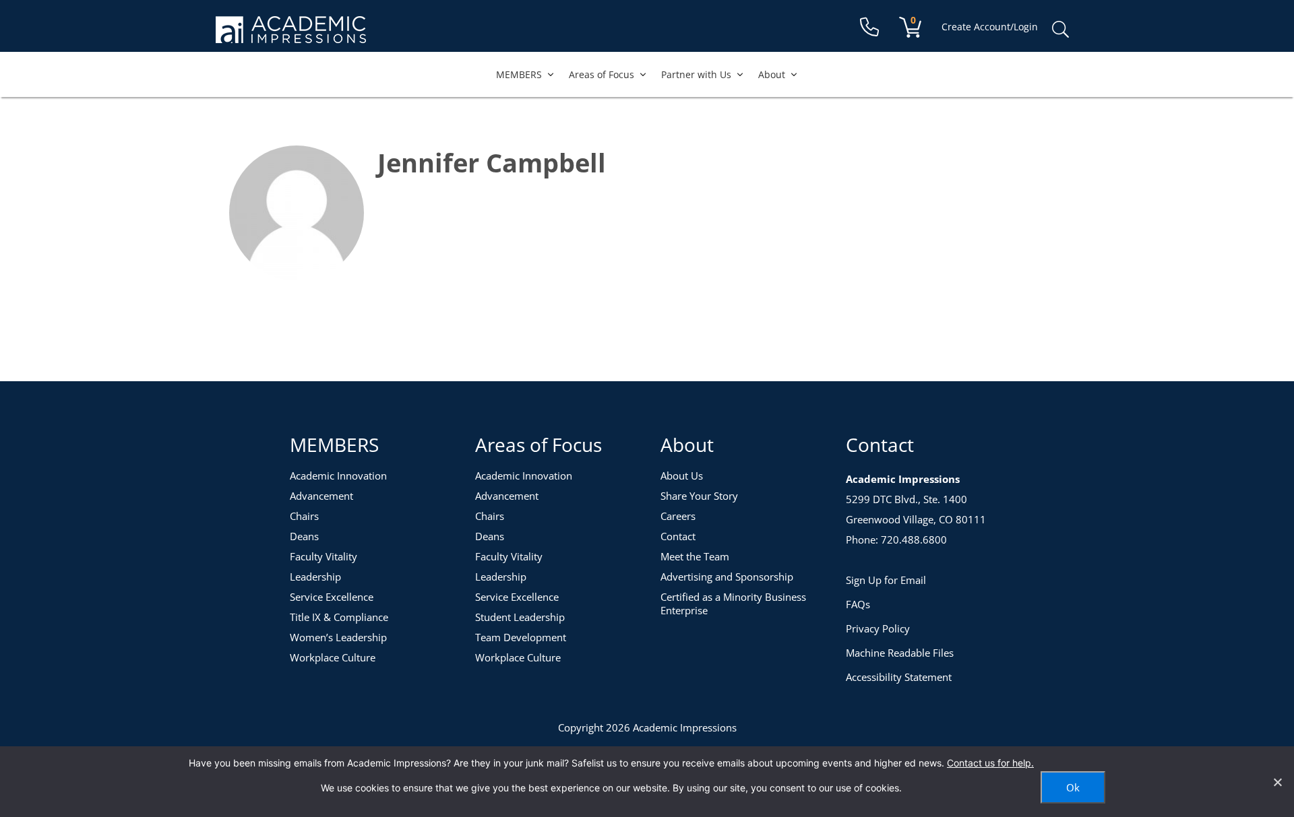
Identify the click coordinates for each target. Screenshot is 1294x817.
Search (1060, 29)
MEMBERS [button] (519, 74)
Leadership (315, 576)
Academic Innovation (338, 475)
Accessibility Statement (899, 677)
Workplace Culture (332, 657)
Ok (1073, 787)
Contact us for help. (990, 763)
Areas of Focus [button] (601, 74)
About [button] (771, 74)
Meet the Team (694, 556)
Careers (678, 516)
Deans (304, 536)
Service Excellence (331, 596)
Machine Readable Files (900, 652)
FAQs (858, 604)
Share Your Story (699, 495)
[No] (1277, 782)
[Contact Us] (869, 27)
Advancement (321, 495)
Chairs (304, 516)
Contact (678, 536)
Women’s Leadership (338, 637)
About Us (681, 475)
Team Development (520, 637)
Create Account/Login (990, 26)
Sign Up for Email (886, 580)
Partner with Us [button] (696, 74)
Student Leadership (520, 617)
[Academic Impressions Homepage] (291, 35)
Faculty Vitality (323, 556)
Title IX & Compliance (339, 617)
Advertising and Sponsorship (726, 576)
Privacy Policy (878, 628)
